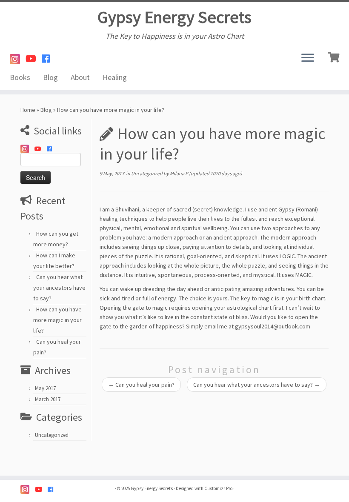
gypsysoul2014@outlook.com (272, 326)
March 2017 (47, 399)
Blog (50, 77)
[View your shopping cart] (334, 56)
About (80, 77)
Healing (115, 77)
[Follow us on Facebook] (48, 59)
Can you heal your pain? (141, 384)
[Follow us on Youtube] (34, 59)
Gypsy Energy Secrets (174, 17)
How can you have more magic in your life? (57, 319)
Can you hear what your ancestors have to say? (59, 287)
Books (20, 77)
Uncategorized (52, 435)
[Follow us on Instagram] (18, 59)
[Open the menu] (307, 58)
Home (27, 110)
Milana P (179, 173)
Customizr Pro (218, 488)
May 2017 (45, 388)
